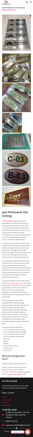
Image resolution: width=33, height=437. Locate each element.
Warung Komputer (16, 434)
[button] (30, 2)
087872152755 (14, 372)
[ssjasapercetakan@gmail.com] (4, 425)
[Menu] (27, 2)
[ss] (5, 2)
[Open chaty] (27, 432)
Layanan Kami (6, 400)
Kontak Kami (6, 405)
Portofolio (5, 402)
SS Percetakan (14, 431)
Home (4, 397)
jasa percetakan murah (16, 283)
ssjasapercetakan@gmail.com (16, 374)
